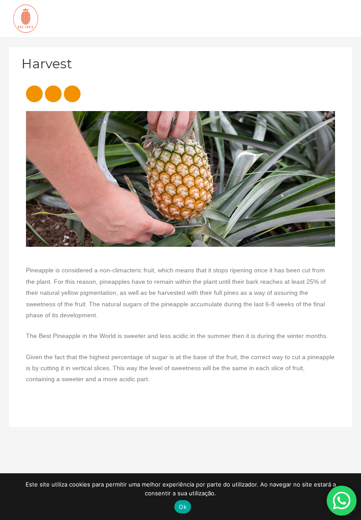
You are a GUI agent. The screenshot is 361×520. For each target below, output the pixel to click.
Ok (183, 506)
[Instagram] (53, 93)
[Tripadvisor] (72, 93)
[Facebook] (34, 93)
